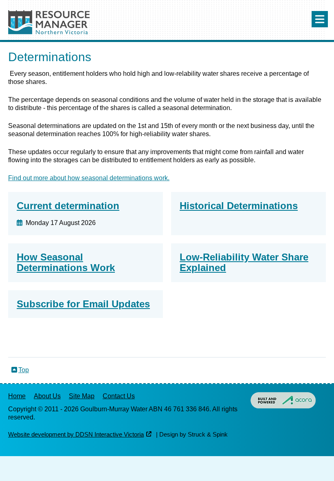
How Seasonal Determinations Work (66, 262)
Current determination (68, 205)
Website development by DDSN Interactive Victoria (76, 434)
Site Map (81, 396)
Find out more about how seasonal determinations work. (88, 177)
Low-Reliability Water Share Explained (244, 262)
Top (23, 369)
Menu (320, 19)
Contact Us (119, 396)
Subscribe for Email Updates (83, 303)
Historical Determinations (239, 205)
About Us (47, 396)
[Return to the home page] (49, 32)
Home (17, 396)
